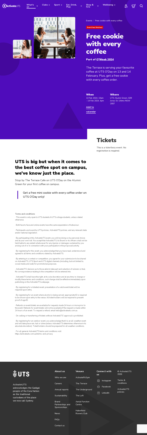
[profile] (126, 6)
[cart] (133, 6)
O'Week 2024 (105, 59)
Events (89, 20)
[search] (141, 6)
